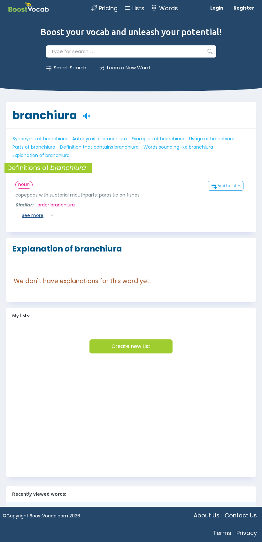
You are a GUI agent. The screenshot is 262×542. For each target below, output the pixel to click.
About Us (207, 515)
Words (168, 8)
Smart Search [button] (70, 67)
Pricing (108, 8)
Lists (138, 8)
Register (244, 8)
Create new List (131, 346)
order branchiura (56, 205)
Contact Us (241, 515)
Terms (222, 533)
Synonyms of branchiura (39, 139)
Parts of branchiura (33, 147)
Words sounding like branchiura (178, 147)
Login (216, 8)
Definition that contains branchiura (99, 147)
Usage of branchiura (212, 139)
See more (32, 215)
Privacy (246, 533)
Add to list (227, 185)
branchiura (44, 115)
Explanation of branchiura (41, 155)
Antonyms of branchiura (99, 139)
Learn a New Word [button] (128, 67)
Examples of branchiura (158, 139)
